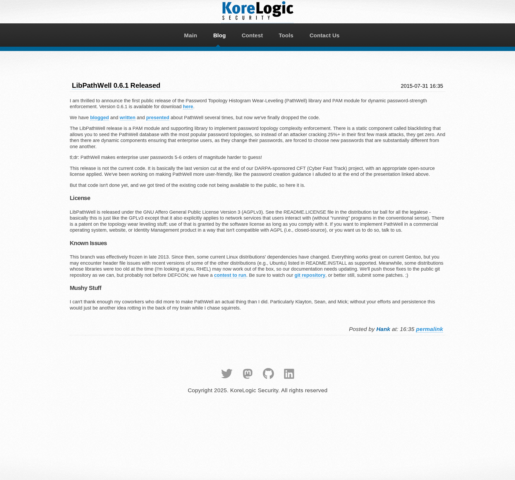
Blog (219, 35)
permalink (429, 329)
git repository (310, 275)
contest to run (230, 275)
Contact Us (325, 35)
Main (190, 35)
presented (157, 117)
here (188, 106)
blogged (99, 117)
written (127, 117)
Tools (286, 35)
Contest (252, 35)
